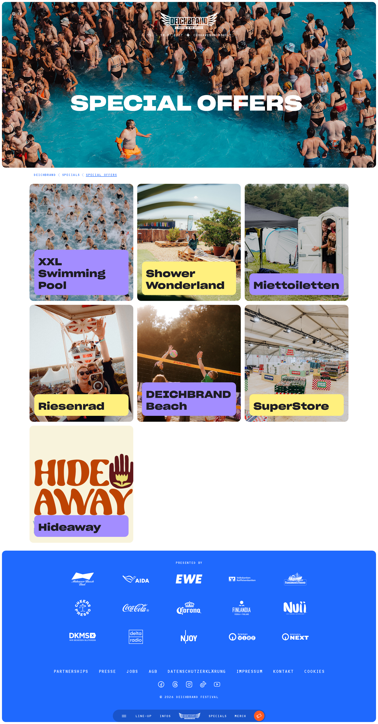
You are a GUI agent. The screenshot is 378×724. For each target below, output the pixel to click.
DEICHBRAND (44, 174)
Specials (71, 174)
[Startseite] (189, 31)
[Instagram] (189, 684)
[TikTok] (203, 684)
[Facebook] (161, 684)
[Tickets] (259, 716)
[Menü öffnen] (124, 716)
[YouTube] (217, 684)
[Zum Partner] (82, 579)
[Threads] (175, 684)
